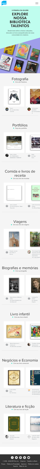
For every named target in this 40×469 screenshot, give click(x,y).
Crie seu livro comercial (21, 363)
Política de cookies (33, 464)
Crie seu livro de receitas (21, 178)
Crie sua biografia (21, 271)
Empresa (22, 461)
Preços (3, 464)
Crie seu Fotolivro (21, 82)
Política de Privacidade (13, 464)
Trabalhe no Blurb (32, 461)
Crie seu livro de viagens (21, 225)
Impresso (24, 464)
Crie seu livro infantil (21, 317)
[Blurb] (3, 3)
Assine (30, 3)
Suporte (15, 466)
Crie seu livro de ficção (21, 409)
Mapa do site (23, 466)
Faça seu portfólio (21, 128)
